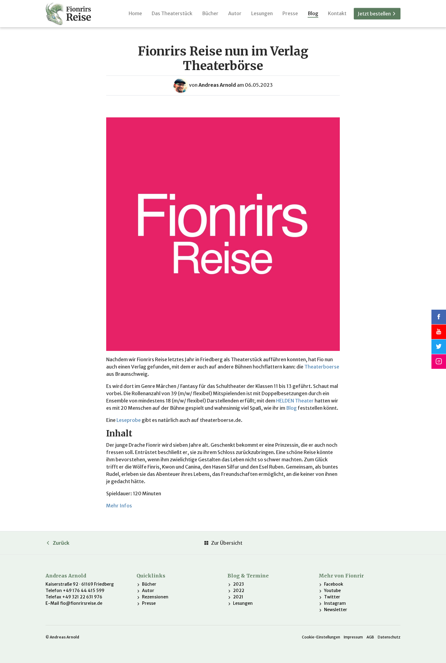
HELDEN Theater (295, 401)
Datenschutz (389, 637)
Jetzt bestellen (375, 14)
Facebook (333, 584)
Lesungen (262, 13)
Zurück (61, 543)
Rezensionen (155, 597)
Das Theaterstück (172, 13)
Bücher (210, 13)
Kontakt (337, 13)
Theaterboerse (321, 367)
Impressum (353, 637)
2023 (238, 584)
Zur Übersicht (226, 543)
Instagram (335, 603)
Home (135, 13)
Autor (235, 13)
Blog (313, 13)
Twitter (332, 597)
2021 (238, 597)
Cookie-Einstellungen (321, 637)
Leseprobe (129, 420)
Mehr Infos (119, 506)
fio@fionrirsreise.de (81, 603)
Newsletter (335, 609)
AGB (370, 637)
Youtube (332, 590)
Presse (290, 13)
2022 (238, 590)
